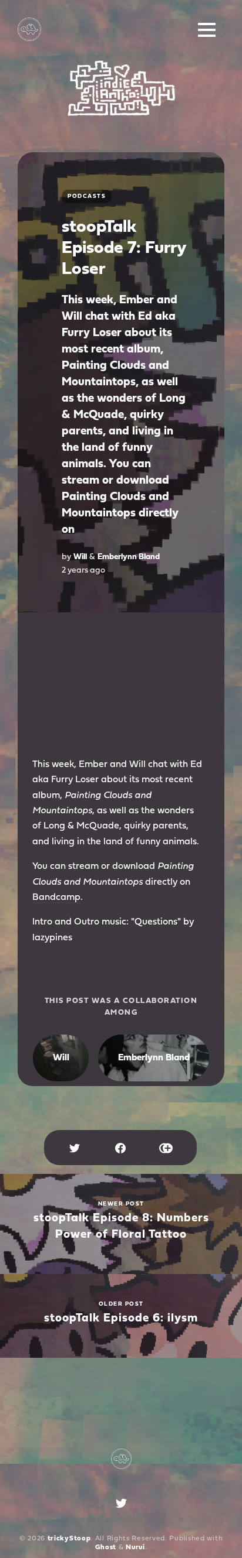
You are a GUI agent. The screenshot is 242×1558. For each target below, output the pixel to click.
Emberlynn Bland (129, 557)
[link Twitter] (121, 1506)
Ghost (106, 1547)
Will (80, 557)
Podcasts (87, 196)
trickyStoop (69, 1538)
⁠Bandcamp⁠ (56, 897)
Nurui (135, 1547)
